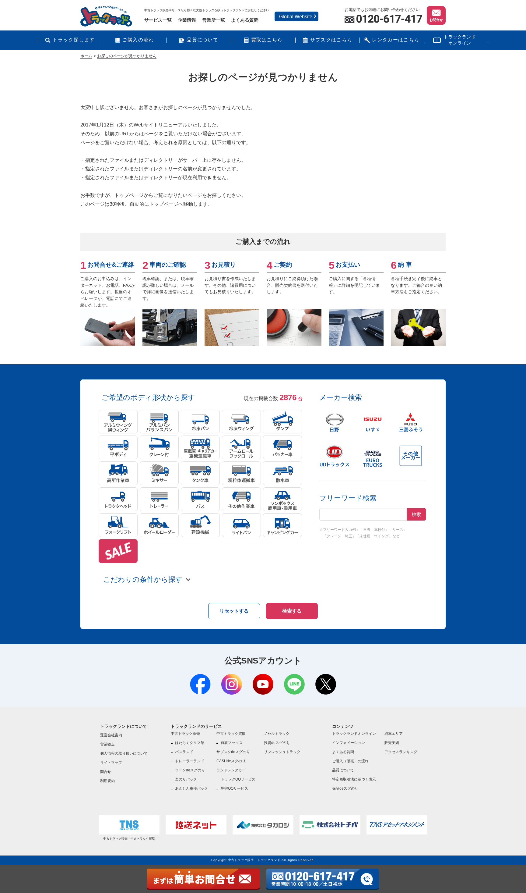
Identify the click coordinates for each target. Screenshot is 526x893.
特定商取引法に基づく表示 (354, 779)
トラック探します (74, 39)
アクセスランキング (400, 752)
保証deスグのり (345, 788)
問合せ (105, 772)
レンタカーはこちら (395, 39)
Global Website (295, 16)
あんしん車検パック (191, 788)
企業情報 (187, 20)
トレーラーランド (189, 761)
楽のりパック (186, 779)
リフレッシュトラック (282, 752)
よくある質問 (244, 20)
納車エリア (393, 733)
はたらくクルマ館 (189, 743)
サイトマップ (111, 762)
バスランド (184, 752)
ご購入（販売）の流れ (350, 761)
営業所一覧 (213, 20)
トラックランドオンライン (460, 39)
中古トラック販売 (185, 733)
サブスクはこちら (331, 39)
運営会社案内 (111, 735)
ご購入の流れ (138, 39)
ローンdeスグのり (190, 770)
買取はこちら (267, 39)
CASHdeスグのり (231, 761)
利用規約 (107, 781)
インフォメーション (348, 743)
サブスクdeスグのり (233, 752)
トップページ (129, 195)
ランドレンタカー (231, 770)
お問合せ (436, 20)
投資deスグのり (277, 743)
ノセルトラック (276, 733)
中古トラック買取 (231, 733)
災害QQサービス (234, 788)
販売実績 (391, 743)
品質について (202, 39)
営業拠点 (107, 744)
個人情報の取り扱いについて (124, 753)
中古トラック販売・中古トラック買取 (129, 838)
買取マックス (232, 743)
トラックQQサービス (238, 779)
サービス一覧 (158, 20)
